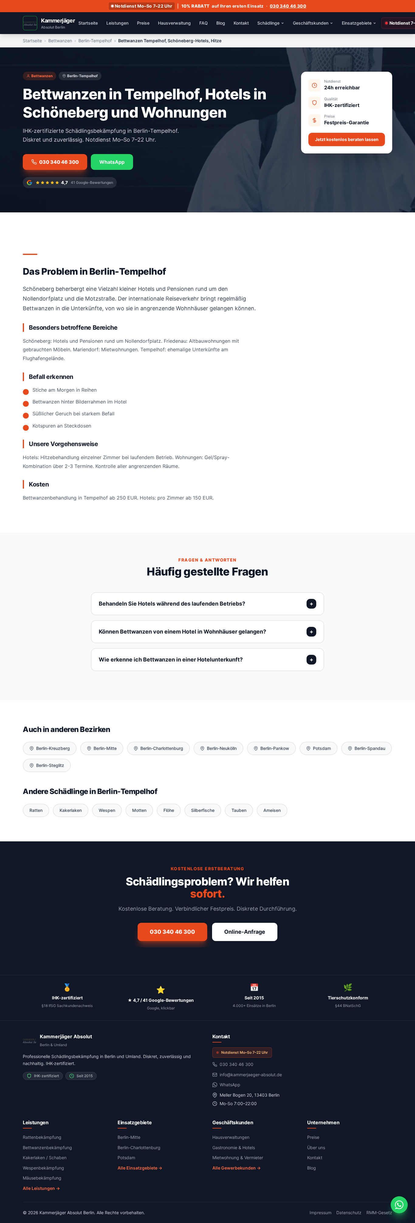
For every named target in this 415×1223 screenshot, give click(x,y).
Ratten (36, 810)
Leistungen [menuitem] (117, 23)
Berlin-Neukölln (222, 748)
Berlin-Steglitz (50, 765)
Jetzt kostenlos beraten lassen (347, 139)
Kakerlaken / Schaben (45, 1157)
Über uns (316, 1147)
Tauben (239, 810)
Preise (313, 1137)
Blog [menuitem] (220, 23)
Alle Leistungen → (41, 1188)
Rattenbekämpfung (42, 1137)
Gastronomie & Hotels (233, 1147)
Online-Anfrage (244, 932)
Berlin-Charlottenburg (161, 748)
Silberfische (202, 810)
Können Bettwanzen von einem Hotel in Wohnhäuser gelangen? (182, 631)
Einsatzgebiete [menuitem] (357, 23)
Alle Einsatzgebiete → (140, 1167)
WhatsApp (112, 162)
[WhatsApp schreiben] (399, 1204)
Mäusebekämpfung (42, 1177)
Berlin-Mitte (105, 748)
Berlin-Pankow (274, 748)
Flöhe (168, 810)
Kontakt (314, 1157)
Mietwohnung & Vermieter (237, 1157)
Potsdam (322, 748)
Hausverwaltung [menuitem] (174, 23)
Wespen (107, 810)
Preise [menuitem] (143, 23)
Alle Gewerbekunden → (236, 1167)
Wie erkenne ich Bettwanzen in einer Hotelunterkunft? (171, 659)
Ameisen (272, 810)
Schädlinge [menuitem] (268, 23)
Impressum (320, 1212)
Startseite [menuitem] (88, 23)
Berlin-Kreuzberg (53, 748)
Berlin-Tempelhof (95, 40)
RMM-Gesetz (379, 1212)
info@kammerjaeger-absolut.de (251, 1074)
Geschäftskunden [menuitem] (310, 23)
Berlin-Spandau (370, 748)
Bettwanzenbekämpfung (47, 1147)
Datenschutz (349, 1212)
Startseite (32, 40)
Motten (139, 810)
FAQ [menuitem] (203, 23)
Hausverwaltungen (230, 1137)
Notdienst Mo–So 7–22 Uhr (143, 6)
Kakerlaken (71, 810)
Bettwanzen (60, 40)
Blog (311, 1167)
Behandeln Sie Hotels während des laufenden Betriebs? (172, 603)
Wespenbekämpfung (43, 1167)
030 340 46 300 (288, 6)
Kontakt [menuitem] (241, 23)
